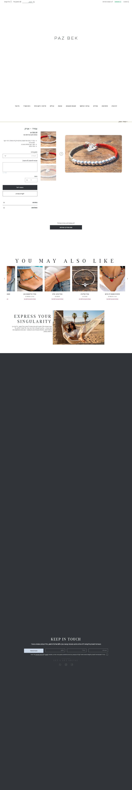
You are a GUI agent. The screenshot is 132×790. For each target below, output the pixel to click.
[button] (11, 2)
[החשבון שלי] (34, 2)
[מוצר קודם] (127, 278)
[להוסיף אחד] (27, 180)
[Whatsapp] (60, 664)
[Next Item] (61, 153)
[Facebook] (72, 664)
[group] (66, 283)
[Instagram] (66, 664)
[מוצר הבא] (4, 278)
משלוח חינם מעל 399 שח (112, 299)
